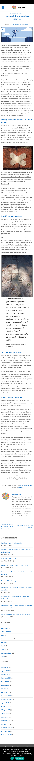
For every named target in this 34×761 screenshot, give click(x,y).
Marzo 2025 (5, 667)
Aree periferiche (6, 631)
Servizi (12, 13)
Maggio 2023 (5, 674)
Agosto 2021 (5, 703)
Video (3, 656)
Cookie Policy (25, 747)
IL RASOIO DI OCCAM (8, 558)
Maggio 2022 (5, 688)
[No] (32, 754)
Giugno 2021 (5, 706)
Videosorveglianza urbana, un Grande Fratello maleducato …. (8, 526)
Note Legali (8, 747)
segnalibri (20, 487)
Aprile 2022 (5, 692)
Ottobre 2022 (5, 681)
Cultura (3, 642)
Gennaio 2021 (5, 724)
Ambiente (4, 628)
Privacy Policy (16, 747)
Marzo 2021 (5, 717)
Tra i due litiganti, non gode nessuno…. (13, 581)
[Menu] (3, 7)
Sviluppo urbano (19, 13)
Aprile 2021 (5, 713)
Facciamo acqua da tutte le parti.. (11, 543)
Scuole (3, 646)
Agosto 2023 (5, 671)
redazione (26, 24)
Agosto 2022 (5, 685)
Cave (3, 635)
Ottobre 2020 (5, 731)
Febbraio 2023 (6, 678)
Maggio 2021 (5, 710)
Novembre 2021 (6, 699)
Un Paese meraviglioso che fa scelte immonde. (15, 614)
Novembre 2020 (6, 727)
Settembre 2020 (6, 735)
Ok (12, 758)
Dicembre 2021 (6, 696)
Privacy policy (20, 758)
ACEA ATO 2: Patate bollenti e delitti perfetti (15, 565)
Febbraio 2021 (6, 720)
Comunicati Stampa (7, 639)
